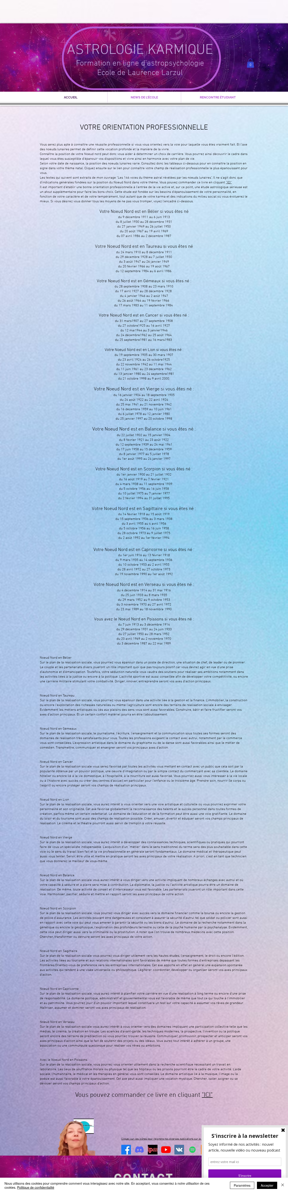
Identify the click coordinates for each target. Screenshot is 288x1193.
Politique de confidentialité (35, 1187)
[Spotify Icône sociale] (192, 1149)
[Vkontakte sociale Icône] (179, 1149)
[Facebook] (126, 1149)
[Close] (282, 1185)
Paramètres (242, 1185)
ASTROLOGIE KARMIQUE (140, 50)
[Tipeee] (153, 1149)
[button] (250, 63)
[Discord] (139, 1149)
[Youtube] (166, 1149)
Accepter (267, 1185)
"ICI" (229, 182)
